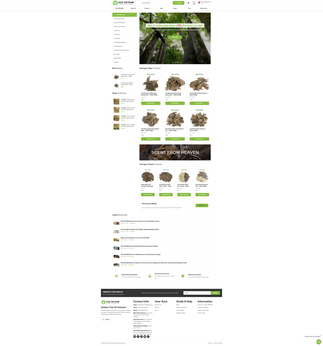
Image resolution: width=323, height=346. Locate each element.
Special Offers (117, 58)
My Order (116, 62)
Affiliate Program (180, 313)
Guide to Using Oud (181, 307)
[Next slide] (207, 38)
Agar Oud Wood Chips (119, 22)
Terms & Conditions (203, 307)
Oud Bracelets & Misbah (120, 42)
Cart (189, 8)
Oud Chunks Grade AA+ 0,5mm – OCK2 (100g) (183, 186)
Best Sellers (117, 54)
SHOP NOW (175, 37)
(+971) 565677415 (143, 310)
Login (156, 310)
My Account (203, 8)
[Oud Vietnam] (125, 2)
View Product (151, 103)
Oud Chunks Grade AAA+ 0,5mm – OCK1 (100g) (165, 186)
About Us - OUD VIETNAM (205, 304)
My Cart (157, 307)
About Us (133, 8)
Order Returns (180, 310)
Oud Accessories (118, 46)
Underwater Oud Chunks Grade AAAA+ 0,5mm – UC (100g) (147, 186)
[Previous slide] (142, 38)
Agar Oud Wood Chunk (119, 26)
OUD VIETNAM (119, 8)
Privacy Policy (201, 313)
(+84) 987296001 (143, 307)
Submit (215, 293)
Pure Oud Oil (117, 30)
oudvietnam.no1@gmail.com (145, 304)
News (161, 8)
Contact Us (202, 205)
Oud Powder (117, 38)
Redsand (113, 343)
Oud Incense (117, 34)
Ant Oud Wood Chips (119, 18)
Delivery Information (203, 310)
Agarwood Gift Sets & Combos (121, 50)
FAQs (177, 304)
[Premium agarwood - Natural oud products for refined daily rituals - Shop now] (175, 152)
